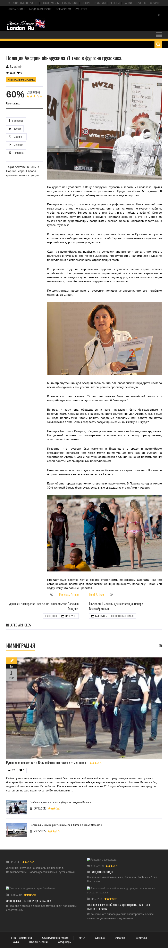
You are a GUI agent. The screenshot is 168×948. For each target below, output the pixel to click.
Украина (120, 937)
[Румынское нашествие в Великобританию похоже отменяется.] (84, 708)
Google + (18, 136)
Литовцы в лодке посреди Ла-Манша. (29, 901)
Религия (100, 3)
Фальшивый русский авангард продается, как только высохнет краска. (119, 907)
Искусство (63, 9)
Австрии (20, 166)
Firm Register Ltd (21, 937)
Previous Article (69, 594)
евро (21, 171)
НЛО (82, 937)
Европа (31, 171)
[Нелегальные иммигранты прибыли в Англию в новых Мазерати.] (16, 830)
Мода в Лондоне (40, 9)
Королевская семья (122, 616)
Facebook (17, 120)
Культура (81, 9)
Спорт (86, 3)
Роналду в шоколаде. (100, 872)
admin (18, 66)
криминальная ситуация (22, 175)
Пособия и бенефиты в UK (59, 3)
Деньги (115, 3)
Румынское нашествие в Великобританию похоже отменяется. (46, 762)
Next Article (96, 594)
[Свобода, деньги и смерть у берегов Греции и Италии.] (16, 807)
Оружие (100, 937)
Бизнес (141, 3)
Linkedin (17, 144)
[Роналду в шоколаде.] (124, 860)
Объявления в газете (22, 3)
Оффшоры (64, 941)
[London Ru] (26, 24)
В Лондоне (51, 616)
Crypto (155, 3)
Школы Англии (38, 941)
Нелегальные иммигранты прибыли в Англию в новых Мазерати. (66, 825)
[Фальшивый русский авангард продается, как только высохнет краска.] (124, 890)
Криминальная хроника (21, 79)
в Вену (31, 166)
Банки (128, 3)
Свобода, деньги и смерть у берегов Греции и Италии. (61, 802)
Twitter (16, 128)
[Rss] (159, 15)
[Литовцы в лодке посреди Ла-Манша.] (43, 888)
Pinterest (17, 152)
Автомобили (16, 9)
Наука (15, 941)
